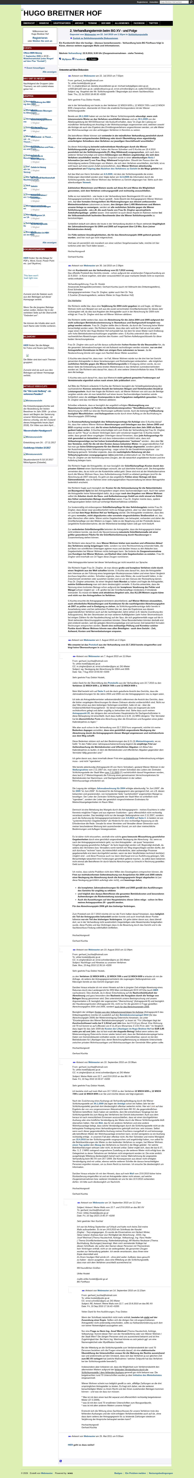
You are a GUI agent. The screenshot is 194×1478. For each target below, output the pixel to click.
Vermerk (87, 182)
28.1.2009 (84, 116)
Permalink (69, 76)
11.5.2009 (124, 177)
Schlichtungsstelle (39, 224)
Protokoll (93, 644)
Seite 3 (101, 691)
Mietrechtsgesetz (145, 741)
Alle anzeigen (50, 72)
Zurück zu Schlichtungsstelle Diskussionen (95, 38)
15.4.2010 (81, 1139)
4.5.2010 (130, 818)
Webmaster (90, 34)
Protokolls (113, 683)
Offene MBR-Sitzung (32, 53)
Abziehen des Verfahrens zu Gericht (118, 168)
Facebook (80, 59)
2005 (78, 791)
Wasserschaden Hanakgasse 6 (37, 430)
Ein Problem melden (135, 1473)
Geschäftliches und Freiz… (43, 147)
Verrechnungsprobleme (41, 119)
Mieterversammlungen (41, 206)
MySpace (67, 59)
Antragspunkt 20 (81, 713)
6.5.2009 (108, 174)
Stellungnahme (80, 769)
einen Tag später (81, 1145)
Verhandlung (74, 53)
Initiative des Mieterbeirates (147, 1375)
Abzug (98, 1145)
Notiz (150, 157)
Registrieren (142, 2)
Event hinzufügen (36, 68)
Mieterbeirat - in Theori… (42, 137)
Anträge (121, 1103)
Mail (132, 1173)
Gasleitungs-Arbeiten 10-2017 (36, 447)
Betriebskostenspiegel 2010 (134, 1015)
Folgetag (91, 168)
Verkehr (34, 186)
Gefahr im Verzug (38, 167)
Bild (101, 1123)
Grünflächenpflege (39, 128)
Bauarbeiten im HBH (40, 232)
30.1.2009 (143, 119)
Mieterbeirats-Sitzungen (41, 111)
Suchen (191, 2)
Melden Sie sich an (42, 41)
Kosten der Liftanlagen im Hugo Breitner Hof (128, 1028)
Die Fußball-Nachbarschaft (43, 177)
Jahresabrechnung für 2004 (111, 788)
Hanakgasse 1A (38, 215)
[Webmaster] (63, 37)
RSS (60, 1461)
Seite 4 (142, 818)
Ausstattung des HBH (40, 102)
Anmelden (153, 2)
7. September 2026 (32, 56)
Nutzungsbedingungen (161, 1473)
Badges (118, 1473)
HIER (25, 258)
